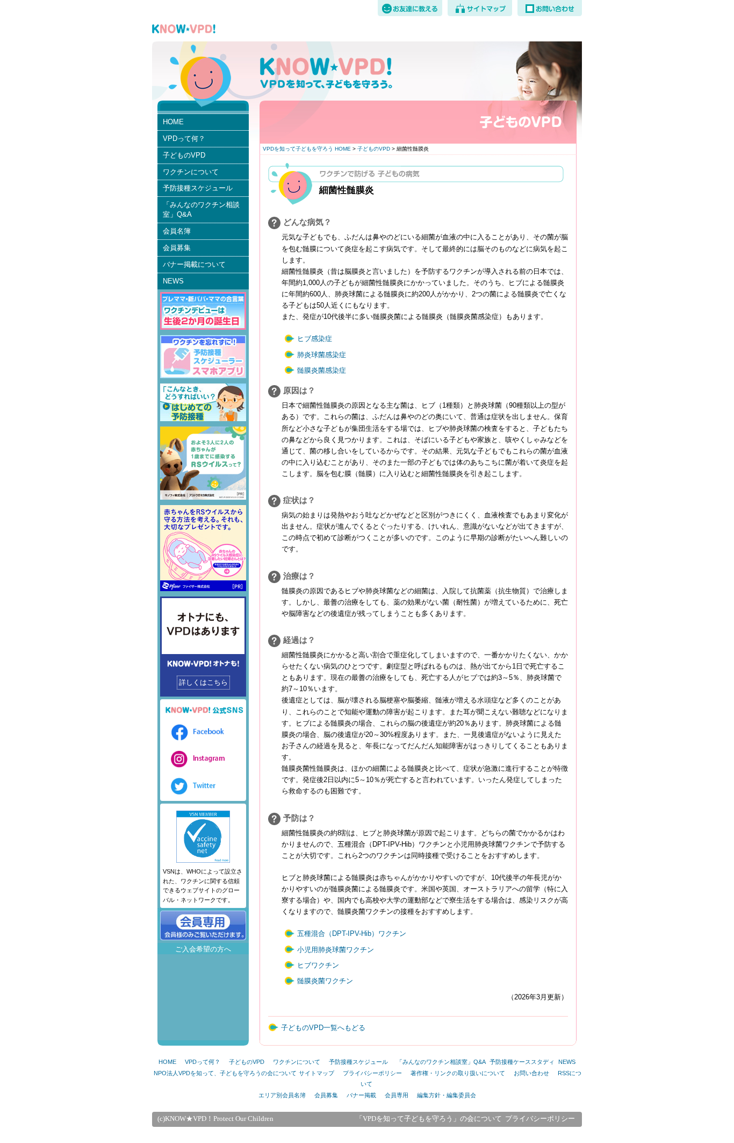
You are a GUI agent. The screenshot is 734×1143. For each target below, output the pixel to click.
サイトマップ (316, 1073)
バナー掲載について (194, 264)
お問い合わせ (531, 1073)
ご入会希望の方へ (203, 949)
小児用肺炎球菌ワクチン (335, 950)
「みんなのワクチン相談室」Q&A (201, 209)
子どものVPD (373, 149)
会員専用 (396, 1095)
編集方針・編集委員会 (446, 1095)
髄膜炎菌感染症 (321, 370)
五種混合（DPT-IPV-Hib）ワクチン (351, 933)
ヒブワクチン (318, 965)
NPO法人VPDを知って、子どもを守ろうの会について (225, 1073)
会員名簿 (177, 231)
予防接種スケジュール (198, 188)
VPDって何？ (184, 138)
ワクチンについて (191, 172)
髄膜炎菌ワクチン (325, 981)
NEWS (173, 281)
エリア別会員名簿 (282, 1095)
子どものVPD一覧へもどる (323, 1028)
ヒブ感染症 (314, 339)
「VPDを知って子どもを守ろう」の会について (429, 1119)
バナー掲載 (361, 1095)
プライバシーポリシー (372, 1073)
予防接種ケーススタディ (522, 1062)
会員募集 (177, 248)
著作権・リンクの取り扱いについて (458, 1073)
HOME (173, 122)
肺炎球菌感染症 (321, 355)
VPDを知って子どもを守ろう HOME (307, 149)
